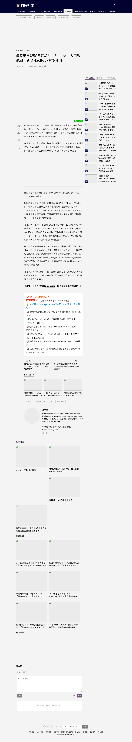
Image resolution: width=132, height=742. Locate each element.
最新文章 (21, 11)
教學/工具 (102, 11)
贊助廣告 (20, 632)
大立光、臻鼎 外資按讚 (26, 470)
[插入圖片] (74, 695)
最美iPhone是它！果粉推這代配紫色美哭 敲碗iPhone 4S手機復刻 (107, 148)
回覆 (79, 696)
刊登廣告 (31, 732)
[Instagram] (48, 726)
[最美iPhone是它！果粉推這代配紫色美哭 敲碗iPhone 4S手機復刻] (91, 148)
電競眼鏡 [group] (50, 17)
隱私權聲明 (69, 732)
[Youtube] (109, 5)
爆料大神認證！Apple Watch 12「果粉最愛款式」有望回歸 (30, 595)
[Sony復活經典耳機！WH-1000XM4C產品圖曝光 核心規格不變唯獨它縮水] (64, 581)
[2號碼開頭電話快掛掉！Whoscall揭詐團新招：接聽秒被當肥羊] (91, 86)
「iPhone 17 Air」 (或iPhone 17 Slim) (43, 129)
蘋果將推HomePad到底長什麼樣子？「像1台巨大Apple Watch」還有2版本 (32, 394)
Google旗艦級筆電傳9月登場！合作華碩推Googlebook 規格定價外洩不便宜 (31, 564)
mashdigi (50, 285)
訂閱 (85, 727)
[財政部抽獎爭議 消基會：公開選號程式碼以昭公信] (64, 456)
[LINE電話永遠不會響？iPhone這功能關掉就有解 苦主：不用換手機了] (91, 117)
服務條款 (56, 732)
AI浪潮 (92, 11)
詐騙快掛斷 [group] (63, 17)
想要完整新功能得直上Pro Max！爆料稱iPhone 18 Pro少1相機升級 (73, 394)
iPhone (29, 402)
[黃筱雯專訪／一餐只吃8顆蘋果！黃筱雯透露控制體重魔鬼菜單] (31, 515)
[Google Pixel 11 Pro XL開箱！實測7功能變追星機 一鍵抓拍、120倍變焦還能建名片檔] (91, 137)
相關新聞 (20, 536)
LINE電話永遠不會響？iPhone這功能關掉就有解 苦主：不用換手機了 (106, 117)
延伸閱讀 (20, 442)
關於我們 (92, 732)
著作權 (63, 732)
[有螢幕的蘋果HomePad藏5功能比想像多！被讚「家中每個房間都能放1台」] (64, 550)
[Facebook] (44, 726)
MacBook (60, 402)
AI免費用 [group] (39, 17)
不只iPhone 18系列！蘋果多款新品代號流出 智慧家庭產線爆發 (53, 394)
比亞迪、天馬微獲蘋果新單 (60, 499)
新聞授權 (48, 732)
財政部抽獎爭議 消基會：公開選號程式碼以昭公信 (64, 470)
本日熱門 (90, 77)
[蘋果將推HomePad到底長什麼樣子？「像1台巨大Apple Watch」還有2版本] (33, 385)
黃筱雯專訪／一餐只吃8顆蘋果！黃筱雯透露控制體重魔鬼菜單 (31, 529)
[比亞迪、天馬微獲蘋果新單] (64, 487)
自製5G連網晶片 (36, 132)
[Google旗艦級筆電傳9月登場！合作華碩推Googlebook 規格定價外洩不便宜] (31, 550)
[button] (112, 5)
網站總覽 (100, 732)
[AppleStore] (59, 726)
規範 (19, 696)
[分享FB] (18, 126)
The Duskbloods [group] (24, 17)
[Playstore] (56, 726)
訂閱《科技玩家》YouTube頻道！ (55, 300)
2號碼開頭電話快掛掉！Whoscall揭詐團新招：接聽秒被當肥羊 (107, 86)
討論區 (19, 666)
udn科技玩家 (20, 51)
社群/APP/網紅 (45, 11)
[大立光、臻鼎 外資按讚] (31, 457)
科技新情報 (114, 11)
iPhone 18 (29, 374)
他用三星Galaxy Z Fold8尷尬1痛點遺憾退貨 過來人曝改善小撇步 (106, 127)
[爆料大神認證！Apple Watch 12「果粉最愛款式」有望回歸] (31, 581)
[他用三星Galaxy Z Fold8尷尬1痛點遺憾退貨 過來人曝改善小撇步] (91, 127)
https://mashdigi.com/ (50, 429)
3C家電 (68, 11)
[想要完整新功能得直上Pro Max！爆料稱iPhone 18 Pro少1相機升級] (73, 385)
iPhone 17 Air (40, 402)
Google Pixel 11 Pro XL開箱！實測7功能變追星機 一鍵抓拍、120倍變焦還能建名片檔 (107, 137)
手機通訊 (31, 11)
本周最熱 (100, 77)
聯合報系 (78, 732)
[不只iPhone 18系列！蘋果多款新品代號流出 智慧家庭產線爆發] (53, 385)
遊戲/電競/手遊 (80, 11)
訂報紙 (85, 732)
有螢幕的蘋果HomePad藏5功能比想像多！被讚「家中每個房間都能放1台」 (64, 564)
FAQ (38, 732)
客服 (42, 732)
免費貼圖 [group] (76, 17)
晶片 (51, 402)
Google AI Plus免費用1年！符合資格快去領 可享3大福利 (106, 96)
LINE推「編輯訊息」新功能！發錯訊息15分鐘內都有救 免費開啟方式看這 (106, 168)
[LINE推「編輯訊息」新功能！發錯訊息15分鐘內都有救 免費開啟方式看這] (91, 168)
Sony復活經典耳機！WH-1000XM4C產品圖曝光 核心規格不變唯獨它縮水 (64, 595)
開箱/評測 (58, 11)
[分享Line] (18, 133)
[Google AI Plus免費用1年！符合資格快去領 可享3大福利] (91, 96)
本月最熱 (111, 77)
